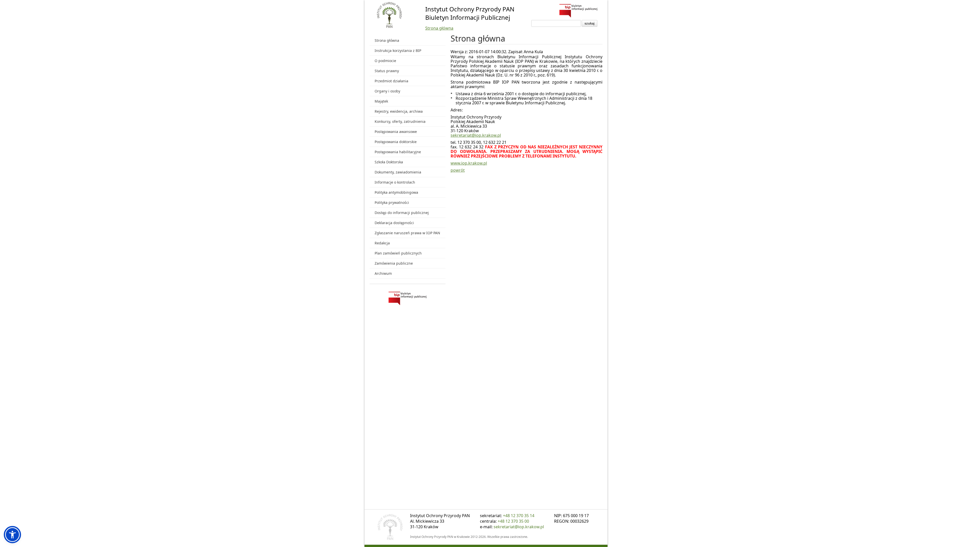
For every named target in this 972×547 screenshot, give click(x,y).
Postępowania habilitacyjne (398, 151)
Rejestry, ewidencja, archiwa (399, 111)
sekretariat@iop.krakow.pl (476, 135)
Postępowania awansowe (396, 131)
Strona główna (439, 28)
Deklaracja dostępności (394, 222)
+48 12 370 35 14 (518, 515)
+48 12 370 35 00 (513, 521)
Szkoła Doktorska (389, 162)
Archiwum (383, 273)
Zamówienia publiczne (394, 263)
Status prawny (387, 70)
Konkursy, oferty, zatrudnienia (400, 121)
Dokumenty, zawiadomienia (398, 172)
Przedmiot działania (391, 81)
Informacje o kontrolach (395, 182)
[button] (12, 534)
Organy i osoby (387, 91)
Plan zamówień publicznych (398, 253)
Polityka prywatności (392, 202)
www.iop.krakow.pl (469, 163)
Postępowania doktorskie (396, 141)
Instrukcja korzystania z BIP (398, 50)
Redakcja (382, 243)
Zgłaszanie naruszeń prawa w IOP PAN (407, 232)
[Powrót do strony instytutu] (389, 15)
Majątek (381, 101)
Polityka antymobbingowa (396, 192)
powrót (458, 170)
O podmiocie (385, 60)
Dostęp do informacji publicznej (402, 212)
